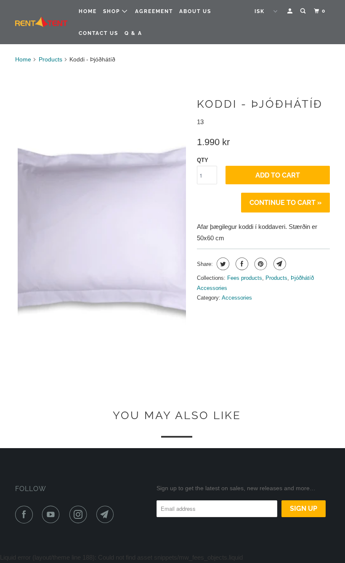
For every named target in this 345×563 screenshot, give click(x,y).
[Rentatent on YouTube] (52, 514)
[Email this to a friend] (278, 264)
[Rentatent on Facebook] (25, 514)
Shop (112, 11)
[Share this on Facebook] (241, 264)
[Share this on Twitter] (222, 264)
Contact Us (98, 33)
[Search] (304, 11)
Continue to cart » (285, 203)
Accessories (237, 298)
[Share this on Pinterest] (259, 264)
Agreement (154, 11)
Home (88, 11)
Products (50, 59)
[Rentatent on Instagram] (79, 514)
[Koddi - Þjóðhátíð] (101, 219)
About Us (195, 11)
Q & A (133, 33)
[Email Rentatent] (106, 514)
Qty (202, 160)
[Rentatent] (41, 22)
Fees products (244, 278)
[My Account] (291, 11)
